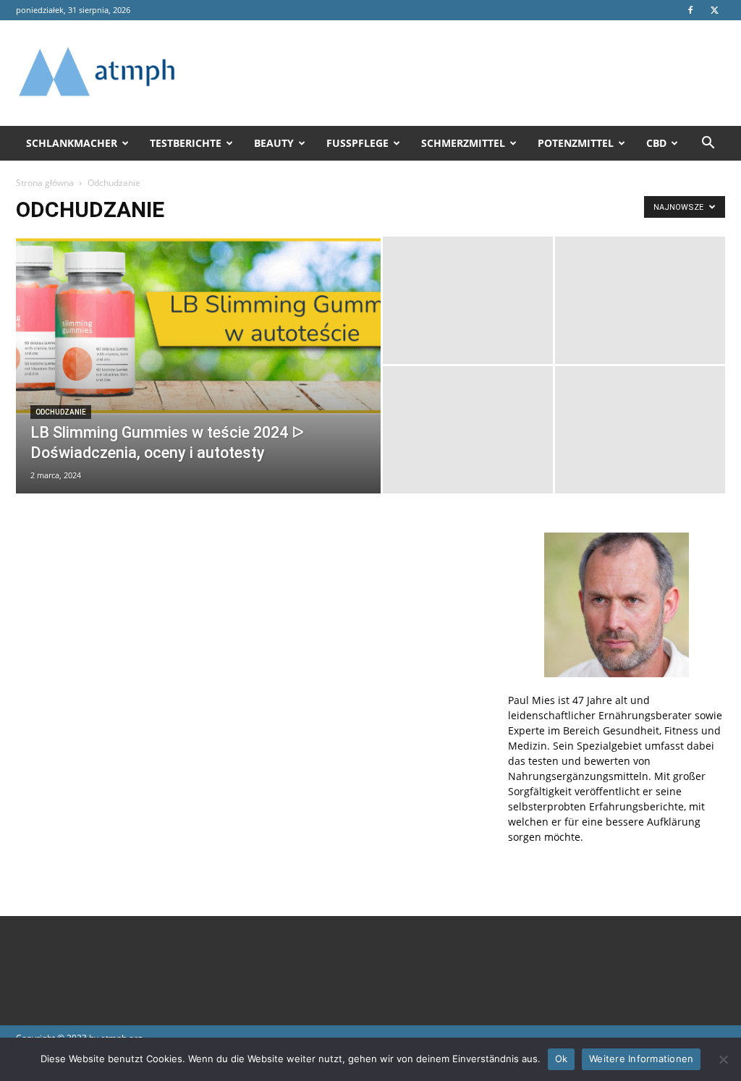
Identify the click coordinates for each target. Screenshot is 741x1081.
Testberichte (185, 143)
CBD (656, 143)
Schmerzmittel (463, 143)
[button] (707, 144)
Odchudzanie (60, 412)
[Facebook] (690, 10)
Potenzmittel (576, 143)
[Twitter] (714, 10)
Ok (561, 1058)
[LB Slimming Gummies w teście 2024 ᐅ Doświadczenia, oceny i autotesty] (198, 326)
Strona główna (45, 183)
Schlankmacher (71, 143)
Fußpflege (357, 143)
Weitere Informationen (641, 1058)
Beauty (274, 143)
